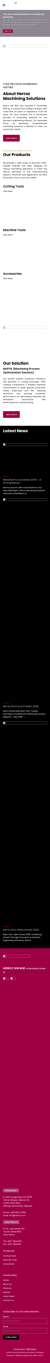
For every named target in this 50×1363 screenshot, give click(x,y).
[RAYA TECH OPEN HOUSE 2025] (25, 832)
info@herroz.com (17, 1215)
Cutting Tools (9, 1256)
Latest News (8, 1296)
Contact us (8, 1300)
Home (6, 1280)
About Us (7, 1284)
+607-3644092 (14, 1241)
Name (6, 1316)
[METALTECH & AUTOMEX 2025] (25, 608)
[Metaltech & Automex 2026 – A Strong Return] (25, 469)
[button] (3, 5)
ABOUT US (7, 31)
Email (5, 1326)
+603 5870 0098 (18, 1212)
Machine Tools (10, 1260)
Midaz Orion (38, 1355)
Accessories (8, 1264)
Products (7, 1288)
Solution (7, 1292)
